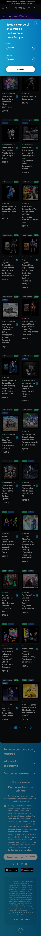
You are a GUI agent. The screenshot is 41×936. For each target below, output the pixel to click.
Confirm (20, 69)
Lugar (8, 43)
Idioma (9, 55)
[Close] (36, 23)
